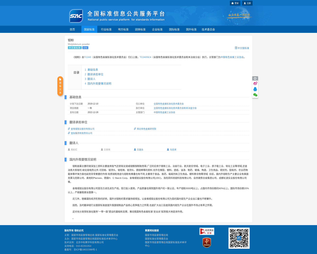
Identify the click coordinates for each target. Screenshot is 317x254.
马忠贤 (173, 149)
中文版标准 (243, 48)
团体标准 (140, 29)
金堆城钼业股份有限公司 (82, 129)
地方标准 (123, 29)
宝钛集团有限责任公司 (81, 133)
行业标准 (106, 29)
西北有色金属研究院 (146, 129)
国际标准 (174, 29)
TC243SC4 (145, 57)
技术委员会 (208, 29)
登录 (236, 3)
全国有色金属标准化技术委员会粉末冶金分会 (175, 108)
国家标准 (89, 29)
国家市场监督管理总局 (156, 235)
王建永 (140, 149)
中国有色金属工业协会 (232, 57)
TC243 (87, 57)
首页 (72, 29)
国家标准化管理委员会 (156, 238)
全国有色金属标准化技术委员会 (169, 103)
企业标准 (157, 29)
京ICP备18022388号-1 (85, 249)
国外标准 (191, 29)
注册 (248, 3)
